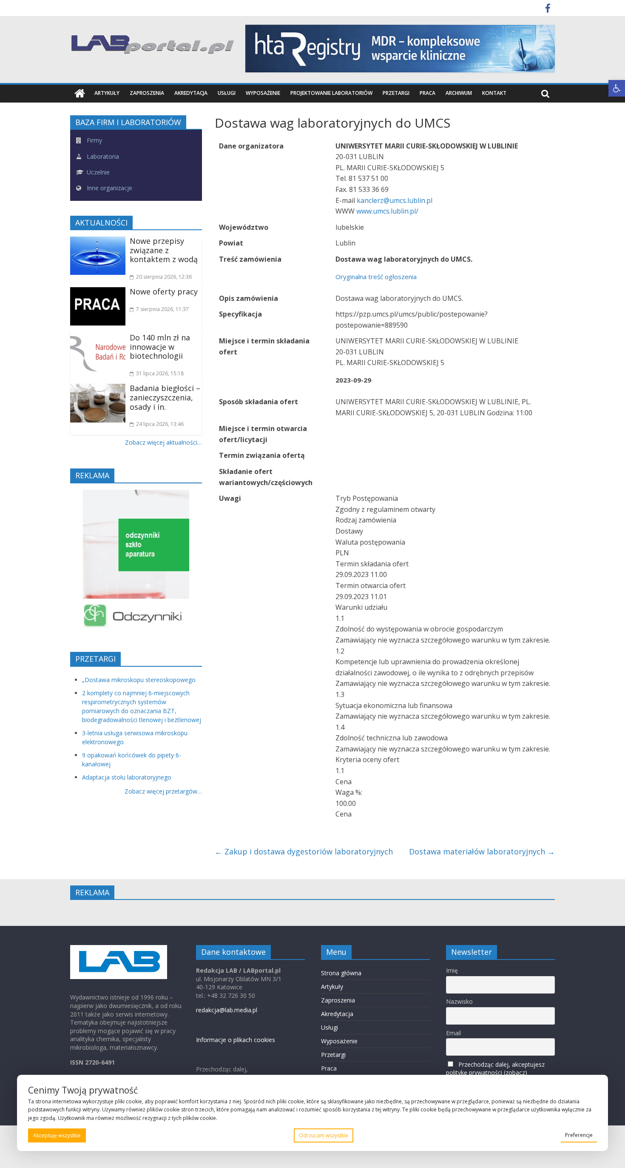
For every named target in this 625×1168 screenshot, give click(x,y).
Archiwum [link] (459, 93)
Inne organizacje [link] (108, 188)
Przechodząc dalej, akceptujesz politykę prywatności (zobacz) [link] (495, 1068)
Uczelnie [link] (97, 172)
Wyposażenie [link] (263, 93)
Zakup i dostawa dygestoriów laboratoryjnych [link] (304, 851)
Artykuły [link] (106, 93)
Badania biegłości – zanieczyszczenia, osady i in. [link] (165, 397)
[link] (616, 88)
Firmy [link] (93, 140)
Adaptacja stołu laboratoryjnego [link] (126, 777)
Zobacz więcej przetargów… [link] (163, 791)
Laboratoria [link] (102, 156)
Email (453, 1033)
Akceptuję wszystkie (57, 1135)
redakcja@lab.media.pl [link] (226, 1010)
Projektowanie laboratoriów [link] (331, 93)
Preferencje (579, 1135)
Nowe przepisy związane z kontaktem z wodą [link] (164, 250)
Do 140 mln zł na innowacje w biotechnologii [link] (160, 346)
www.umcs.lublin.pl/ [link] (387, 211)
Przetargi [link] (396, 93)
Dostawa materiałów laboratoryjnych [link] (482, 851)
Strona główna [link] (341, 973)
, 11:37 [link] (162, 309)
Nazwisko (459, 1001)
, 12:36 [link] (164, 276)
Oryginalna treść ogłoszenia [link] (376, 276)
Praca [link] (427, 93)
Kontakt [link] (494, 93)
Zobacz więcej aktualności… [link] (163, 442)
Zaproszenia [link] (147, 93)
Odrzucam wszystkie (323, 1135)
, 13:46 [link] (160, 424)
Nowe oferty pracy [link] (164, 291)
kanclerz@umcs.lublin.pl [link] (394, 200)
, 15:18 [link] (160, 373)
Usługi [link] (227, 93)
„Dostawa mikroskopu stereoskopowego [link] (139, 680)
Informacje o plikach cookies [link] (235, 1040)
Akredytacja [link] (190, 93)
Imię (452, 970)
